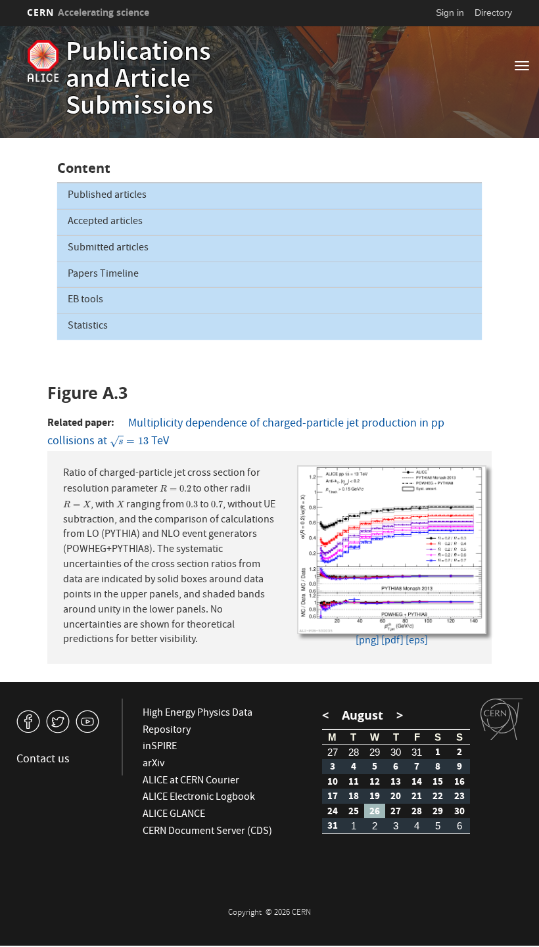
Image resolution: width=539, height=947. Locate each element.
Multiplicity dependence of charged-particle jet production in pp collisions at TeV (245, 433)
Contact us (43, 760)
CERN (88, 12)
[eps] (417, 641)
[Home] (43, 61)
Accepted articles (105, 222)
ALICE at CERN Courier (191, 781)
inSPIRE (160, 747)
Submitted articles (108, 248)
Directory (493, 12)
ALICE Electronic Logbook (199, 798)
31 (416, 752)
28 (353, 752)
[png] (367, 641)
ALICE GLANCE (174, 815)
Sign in (450, 12)
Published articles (107, 196)
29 (374, 752)
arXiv (153, 764)
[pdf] (392, 641)
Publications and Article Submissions (140, 81)
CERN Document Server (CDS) (207, 832)
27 (332, 752)
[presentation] (129, 442)
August (362, 715)
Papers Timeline (103, 275)
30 (395, 752)
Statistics (88, 327)
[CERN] (501, 720)
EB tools (85, 300)
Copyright (246, 913)
